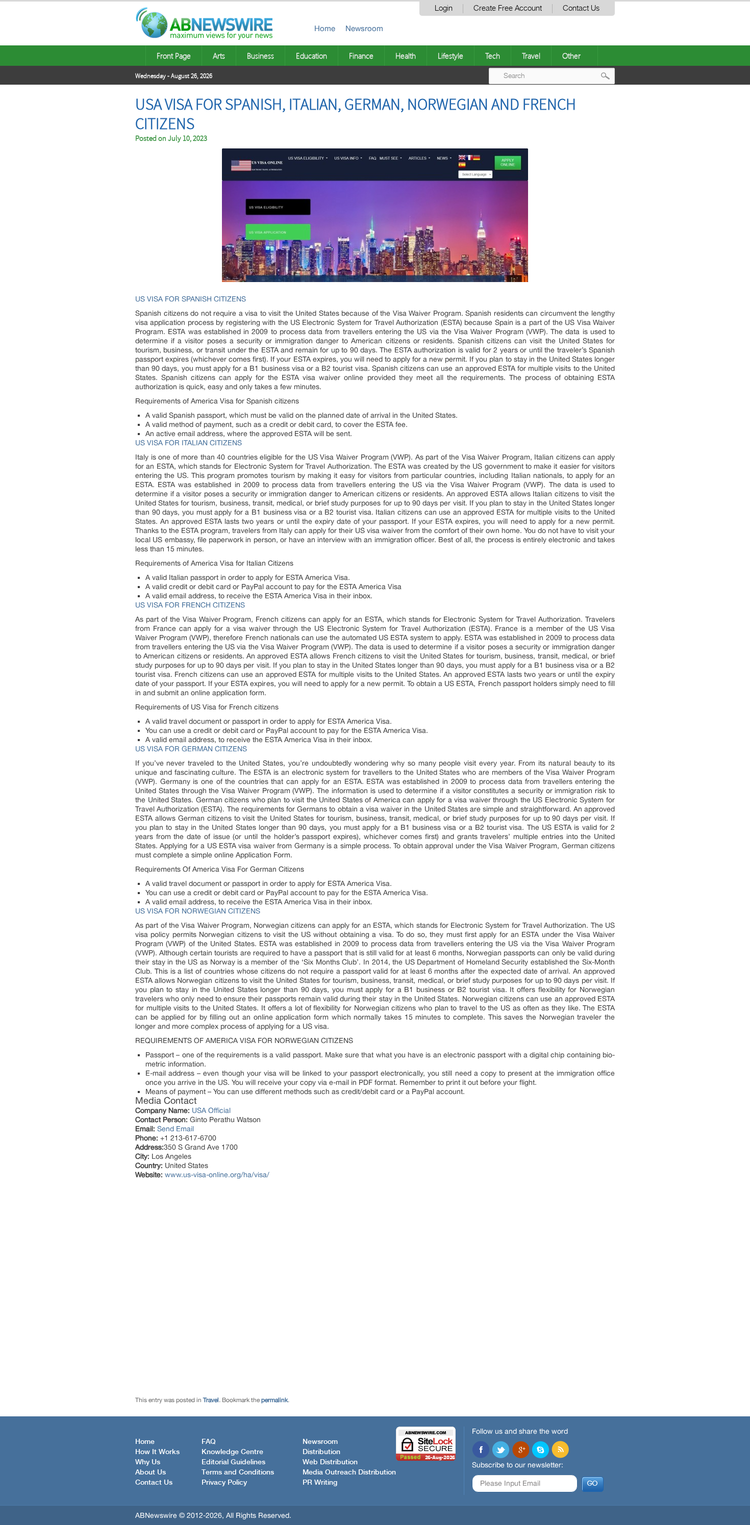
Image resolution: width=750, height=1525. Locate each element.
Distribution (321, 1452)
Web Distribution (330, 1462)
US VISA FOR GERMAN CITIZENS (191, 749)
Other (571, 55)
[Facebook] (480, 1450)
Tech (492, 55)
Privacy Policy (224, 1482)
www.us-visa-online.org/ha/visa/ (217, 1175)
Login (444, 8)
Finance (361, 55)
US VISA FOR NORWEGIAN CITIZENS (197, 911)
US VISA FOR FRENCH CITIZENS (190, 605)
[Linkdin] (520, 1450)
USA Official (211, 1110)
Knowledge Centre (232, 1452)
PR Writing (320, 1482)
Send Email (175, 1129)
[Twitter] (500, 1450)
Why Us (147, 1462)
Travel (531, 55)
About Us (150, 1472)
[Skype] (540, 1450)
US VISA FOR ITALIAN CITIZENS (188, 443)
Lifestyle (450, 55)
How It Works (157, 1452)
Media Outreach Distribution (349, 1472)
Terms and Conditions (238, 1472)
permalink (274, 1400)
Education (311, 55)
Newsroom (364, 28)
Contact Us (581, 8)
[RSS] (560, 1450)
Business (260, 55)
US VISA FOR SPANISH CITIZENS (190, 299)
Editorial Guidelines (233, 1462)
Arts (219, 55)
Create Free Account (507, 8)
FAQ (209, 1441)
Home (324, 28)
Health (405, 55)
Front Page (174, 55)
